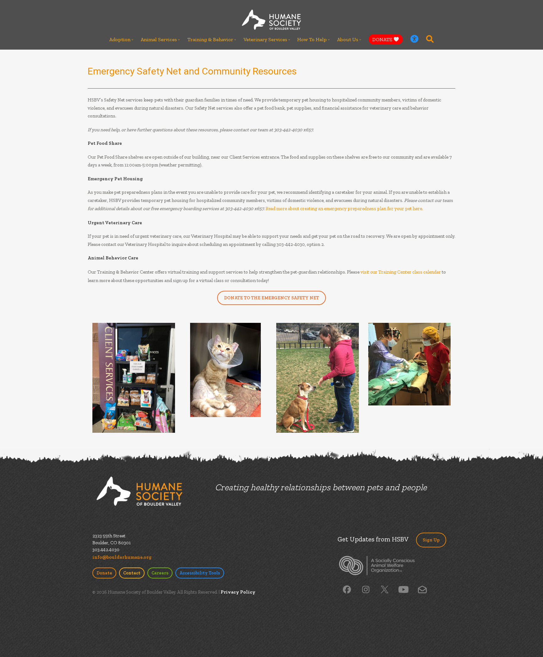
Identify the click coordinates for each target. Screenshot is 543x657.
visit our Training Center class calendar (400, 272)
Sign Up (431, 540)
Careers (159, 573)
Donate (104, 573)
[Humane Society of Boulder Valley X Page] (384, 589)
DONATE (382, 39)
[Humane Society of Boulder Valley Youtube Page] (403, 589)
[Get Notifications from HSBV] (422, 589)
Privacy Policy (238, 592)
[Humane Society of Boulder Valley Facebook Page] (347, 589)
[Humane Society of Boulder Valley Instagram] (366, 589)
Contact (131, 573)
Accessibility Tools (199, 573)
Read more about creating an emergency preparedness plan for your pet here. (344, 208)
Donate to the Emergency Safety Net (271, 298)
